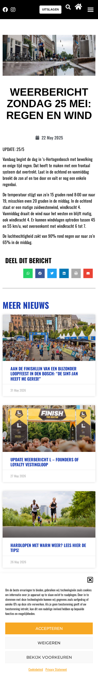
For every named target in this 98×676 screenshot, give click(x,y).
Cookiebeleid (35, 669)
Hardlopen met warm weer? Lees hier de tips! (48, 547)
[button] (90, 579)
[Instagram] (13, 9)
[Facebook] (5, 9)
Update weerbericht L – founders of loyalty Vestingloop (44, 462)
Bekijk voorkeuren (49, 657)
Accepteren (49, 628)
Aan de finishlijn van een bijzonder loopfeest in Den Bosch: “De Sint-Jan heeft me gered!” (44, 373)
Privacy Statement (56, 669)
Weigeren (49, 642)
